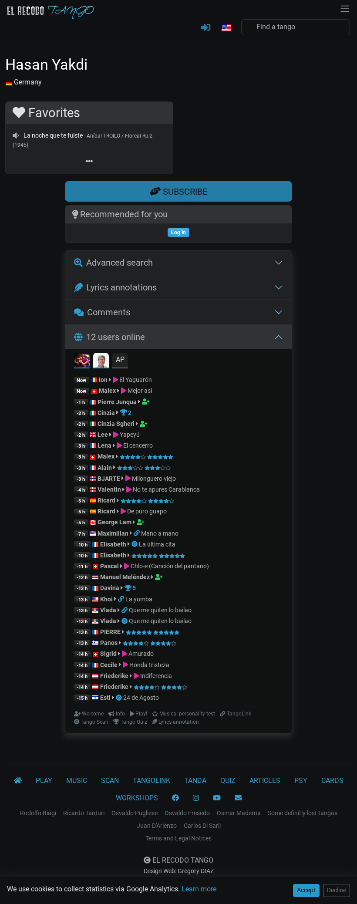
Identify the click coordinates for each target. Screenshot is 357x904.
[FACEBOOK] (175, 798)
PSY (300, 780)
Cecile (109, 664)
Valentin (109, 489)
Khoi (106, 599)
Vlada (108, 610)
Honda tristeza (148, 664)
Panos (109, 642)
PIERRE (110, 631)
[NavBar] (345, 8)
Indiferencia (155, 675)
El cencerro (137, 445)
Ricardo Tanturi (83, 813)
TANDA (195, 780)
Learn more (199, 889)
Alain (105, 467)
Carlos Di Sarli (202, 825)
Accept (306, 890)
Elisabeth (113, 544)
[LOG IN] (205, 28)
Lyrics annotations (121, 287)
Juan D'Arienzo (157, 825)
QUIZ (228, 780)
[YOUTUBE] (217, 798)
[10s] (16, 135)
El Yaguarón (135, 379)
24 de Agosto (141, 697)
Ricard (106, 500)
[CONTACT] (238, 798)
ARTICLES (264, 780)
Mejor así (139, 390)
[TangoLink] (137, 533)
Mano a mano (159, 533)
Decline (336, 890)
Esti (105, 697)
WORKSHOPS (137, 798)
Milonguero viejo (153, 478)
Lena (104, 445)
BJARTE (109, 478)
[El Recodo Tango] (18, 780)
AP (120, 359)
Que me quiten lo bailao (160, 610)
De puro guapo (146, 511)
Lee (103, 434)
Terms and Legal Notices (178, 838)
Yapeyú (129, 434)
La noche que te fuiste (53, 135)
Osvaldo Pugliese (134, 813)
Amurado (140, 653)
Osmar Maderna (239, 813)
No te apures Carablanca (165, 489)
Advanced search (119, 262)
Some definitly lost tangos (302, 813)
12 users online (115, 337)
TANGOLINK (151, 780)
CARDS (332, 780)
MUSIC (76, 780)
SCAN (110, 780)
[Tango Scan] (135, 544)
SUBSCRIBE (184, 191)
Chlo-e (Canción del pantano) (169, 566)
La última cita (157, 544)
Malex (107, 390)
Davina (109, 587)
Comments (108, 312)
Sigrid (108, 653)
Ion (103, 379)
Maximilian (113, 533)
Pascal (109, 566)
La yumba (138, 599)
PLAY (44, 780)
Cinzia (106, 412)
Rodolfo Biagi (38, 813)
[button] (226, 28)
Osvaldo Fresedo (187, 813)
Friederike (114, 675)
